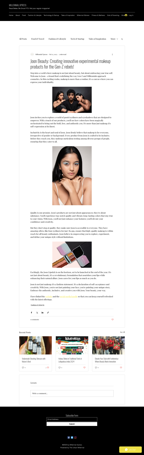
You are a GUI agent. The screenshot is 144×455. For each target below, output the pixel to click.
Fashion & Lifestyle (57, 38)
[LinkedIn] (75, 437)
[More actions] (112, 54)
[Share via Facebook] (31, 312)
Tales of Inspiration (97, 38)
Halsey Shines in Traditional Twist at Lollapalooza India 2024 (70, 360)
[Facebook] (69, 437)
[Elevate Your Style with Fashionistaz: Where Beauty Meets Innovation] (108, 345)
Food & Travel (37, 38)
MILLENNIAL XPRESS (17, 5)
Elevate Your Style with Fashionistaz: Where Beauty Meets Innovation (107, 360)
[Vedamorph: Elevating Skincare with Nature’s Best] (35, 345)
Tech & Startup (77, 38)
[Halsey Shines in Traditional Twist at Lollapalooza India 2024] (72, 345)
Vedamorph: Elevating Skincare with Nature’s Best (33, 360)
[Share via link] (48, 312)
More (113, 38)
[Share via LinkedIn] (42, 312)
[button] (122, 39)
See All (122, 332)
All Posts (23, 38)
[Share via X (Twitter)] (37, 312)
